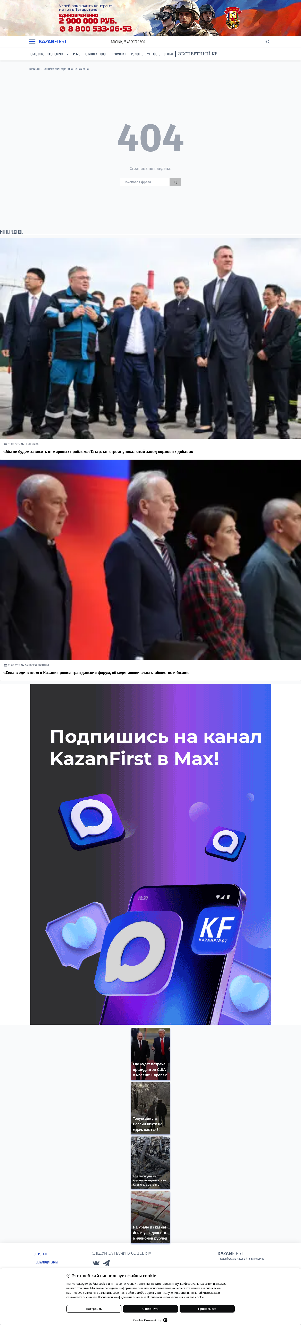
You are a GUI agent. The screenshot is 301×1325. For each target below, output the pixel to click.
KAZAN (53, 41)
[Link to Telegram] (106, 1264)
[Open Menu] (32, 41)
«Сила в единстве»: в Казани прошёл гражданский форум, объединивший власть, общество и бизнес (96, 672)
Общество (37, 54)
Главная (34, 69)
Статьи (168, 54)
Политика (90, 54)
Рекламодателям (46, 1262)
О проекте (40, 1253)
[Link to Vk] (96, 1264)
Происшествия (139, 54)
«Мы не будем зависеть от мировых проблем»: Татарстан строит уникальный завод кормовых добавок (98, 451)
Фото (156, 54)
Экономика (55, 54)
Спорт (104, 54)
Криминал (119, 54)
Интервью (73, 54)
